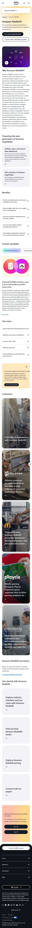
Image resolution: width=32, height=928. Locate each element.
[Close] (26, 367)
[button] (11, 10)
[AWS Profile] (29, 3)
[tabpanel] (16, 285)
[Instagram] (11, 905)
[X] (3, 905)
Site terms (11, 914)
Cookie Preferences (7, 920)
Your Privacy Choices (8, 917)
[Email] (22, 905)
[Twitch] (14, 905)
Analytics (4, 17)
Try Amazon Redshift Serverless (12, 674)
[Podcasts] (20, 905)
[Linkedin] (8, 905)
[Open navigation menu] (2, 3)
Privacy (4, 914)
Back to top (14, 910)
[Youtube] (17, 905)
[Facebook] (5, 905)
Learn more (5, 314)
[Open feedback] (30, 464)
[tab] (12, 251)
